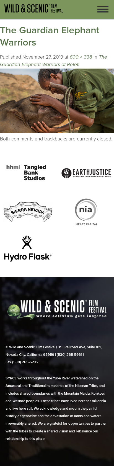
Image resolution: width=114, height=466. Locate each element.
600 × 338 (81, 57)
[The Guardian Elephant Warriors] (57, 131)
